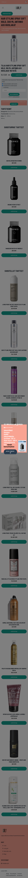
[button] (10, 452)
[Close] (2, 425)
